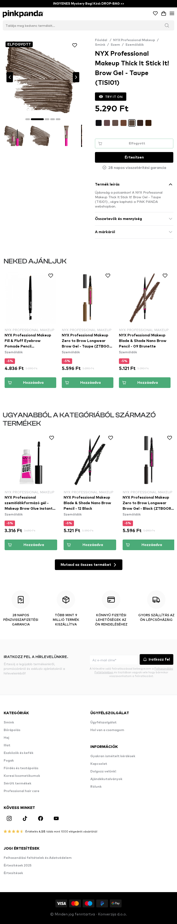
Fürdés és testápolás (21, 768)
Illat (7, 745)
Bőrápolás (12, 730)
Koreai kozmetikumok (22, 776)
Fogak (9, 760)
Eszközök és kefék (18, 753)
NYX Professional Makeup (134, 40)
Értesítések (13, 873)
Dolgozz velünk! (103, 771)
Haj (6, 737)
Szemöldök (134, 44)
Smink (100, 44)
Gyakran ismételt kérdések (112, 756)
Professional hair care (21, 791)
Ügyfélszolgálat (103, 722)
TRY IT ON (114, 97)
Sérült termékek (17, 783)
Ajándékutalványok (106, 779)
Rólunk (96, 786)
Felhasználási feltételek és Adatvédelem (38, 858)
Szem (115, 44)
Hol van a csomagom (107, 730)
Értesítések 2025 (18, 865)
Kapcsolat (98, 763)
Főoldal (103, 40)
